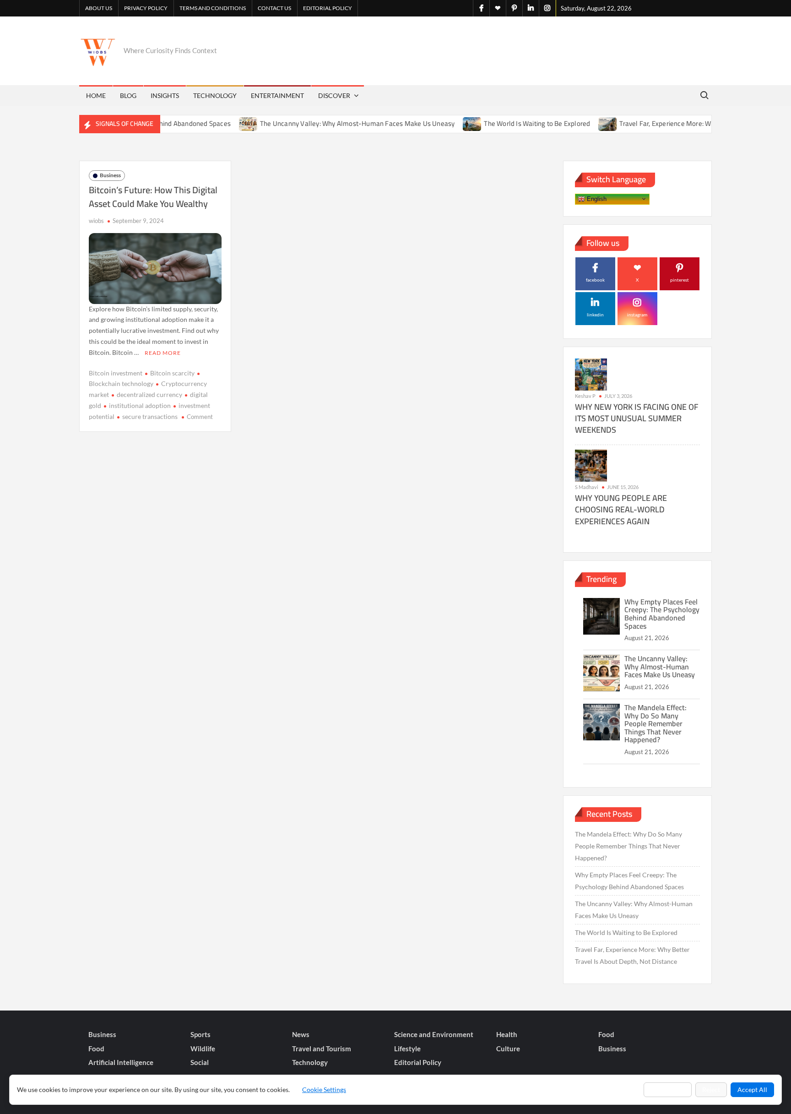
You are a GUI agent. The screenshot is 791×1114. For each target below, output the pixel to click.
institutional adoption (140, 405)
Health (506, 1034)
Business (110, 175)
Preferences (667, 1089)
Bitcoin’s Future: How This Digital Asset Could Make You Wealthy (153, 196)
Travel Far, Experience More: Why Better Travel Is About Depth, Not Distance (632, 955)
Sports (200, 1034)
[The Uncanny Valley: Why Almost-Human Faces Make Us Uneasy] (227, 123)
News (300, 1034)
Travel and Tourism (321, 1048)
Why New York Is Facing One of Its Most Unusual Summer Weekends (636, 418)
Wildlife (202, 1048)
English (596, 198)
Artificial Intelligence (120, 1062)
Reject (711, 1089)
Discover (334, 95)
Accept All (752, 1089)
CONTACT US (274, 8)
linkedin (595, 314)
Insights (165, 95)
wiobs (96, 220)
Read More (163, 352)
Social (199, 1062)
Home (96, 95)
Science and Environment (433, 1034)
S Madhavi (586, 487)
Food (606, 1034)
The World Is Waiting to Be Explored (515, 123)
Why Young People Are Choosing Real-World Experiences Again (621, 509)
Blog (128, 95)
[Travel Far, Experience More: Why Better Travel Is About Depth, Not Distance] (586, 123)
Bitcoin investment (115, 373)
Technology (215, 95)
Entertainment (277, 95)
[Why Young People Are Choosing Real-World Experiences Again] (591, 465)
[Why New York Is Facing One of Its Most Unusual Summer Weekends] (591, 374)
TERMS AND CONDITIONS (212, 8)
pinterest (679, 280)
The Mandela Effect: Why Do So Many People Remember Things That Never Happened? (655, 723)
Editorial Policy (327, 8)
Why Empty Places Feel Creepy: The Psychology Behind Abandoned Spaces (661, 614)
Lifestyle (407, 1048)
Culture (508, 1048)
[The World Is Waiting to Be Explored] (451, 123)
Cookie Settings (324, 1089)
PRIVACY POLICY (146, 8)
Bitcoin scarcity (172, 373)
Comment (200, 416)
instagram (637, 314)
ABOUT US (98, 8)
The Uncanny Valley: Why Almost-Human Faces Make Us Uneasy (335, 123)
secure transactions (150, 416)
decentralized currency (149, 394)
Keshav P (585, 396)
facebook (595, 280)
